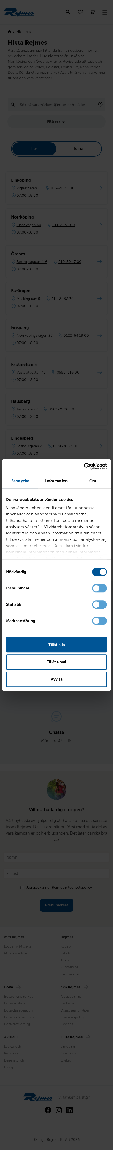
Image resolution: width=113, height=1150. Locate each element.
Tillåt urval (56, 662)
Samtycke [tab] (20, 481)
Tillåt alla (56, 644)
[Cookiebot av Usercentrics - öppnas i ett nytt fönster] (84, 466)
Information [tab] (56, 481)
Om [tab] (92, 481)
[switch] (99, 588)
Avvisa (57, 679)
